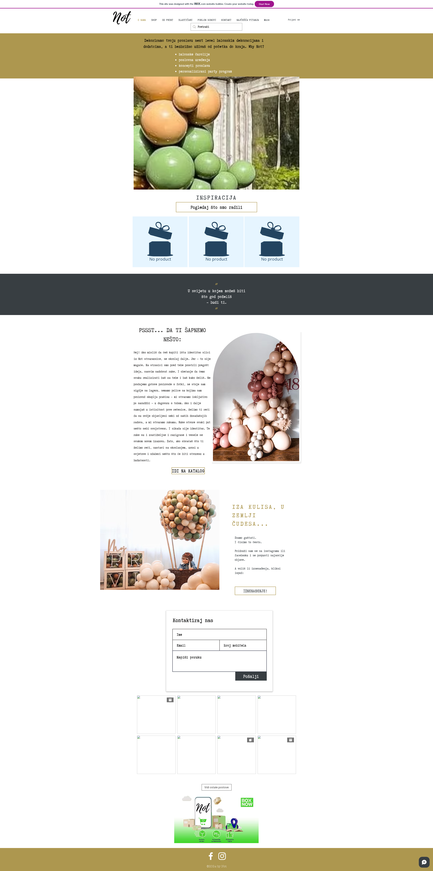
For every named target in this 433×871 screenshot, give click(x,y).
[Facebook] (211, 856)
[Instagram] (222, 856)
